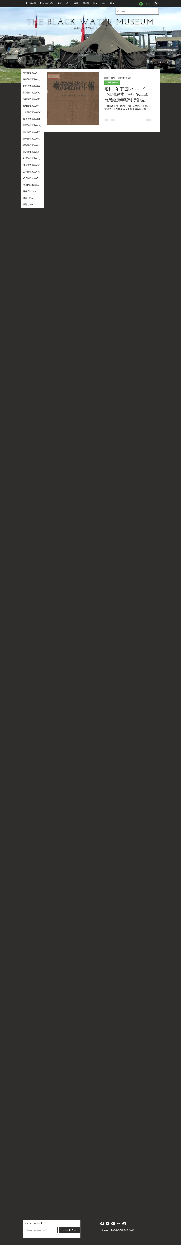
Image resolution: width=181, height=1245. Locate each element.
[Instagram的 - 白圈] (124, 1223)
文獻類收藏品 (112, 82)
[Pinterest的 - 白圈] (113, 1223)
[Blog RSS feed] (156, 3)
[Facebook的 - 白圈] (102, 1223)
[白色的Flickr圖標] (118, 1223)
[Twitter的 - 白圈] (107, 1223)
